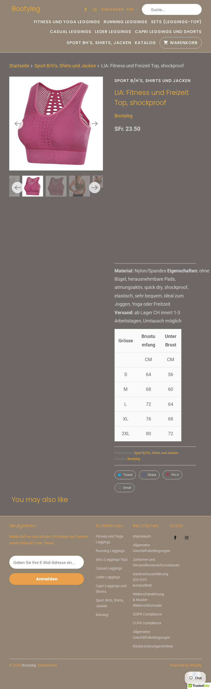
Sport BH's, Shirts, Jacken (99, 43)
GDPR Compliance (147, 614)
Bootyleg (26, 8)
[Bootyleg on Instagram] (95, 9)
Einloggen (113, 9)
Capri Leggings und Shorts (168, 32)
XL (164, 199)
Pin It (175, 475)
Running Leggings (125, 22)
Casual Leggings (70, 32)
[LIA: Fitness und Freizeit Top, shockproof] (56, 124)
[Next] (94, 123)
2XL (179, 199)
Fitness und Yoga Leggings (67, 22)
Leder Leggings (113, 32)
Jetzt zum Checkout (155, 235)
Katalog (145, 43)
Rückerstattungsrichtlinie (153, 646)
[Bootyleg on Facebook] (86, 9)
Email (127, 488)
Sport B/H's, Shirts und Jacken (153, 81)
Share (152, 475)
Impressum (142, 536)
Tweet (128, 475)
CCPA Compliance (147, 623)
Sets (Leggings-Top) (176, 22)
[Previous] (17, 123)
